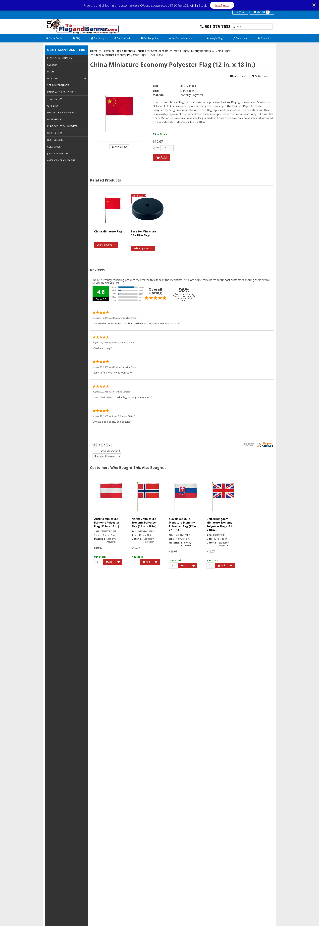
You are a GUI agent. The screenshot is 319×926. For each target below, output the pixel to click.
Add (163, 157)
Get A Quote (55, 38)
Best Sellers (55, 139)
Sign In (240, 11)
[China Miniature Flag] (110, 209)
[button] (314, 5)
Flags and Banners (59, 57)
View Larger (120, 146)
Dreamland (241, 38)
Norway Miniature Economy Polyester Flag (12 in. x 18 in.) (144, 522)
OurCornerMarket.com (183, 38)
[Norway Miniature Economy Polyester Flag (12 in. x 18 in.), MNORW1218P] (148, 496)
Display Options (111, 450)
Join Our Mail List (58, 153)
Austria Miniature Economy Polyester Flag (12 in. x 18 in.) (106, 522)
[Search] (233, 26)
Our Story (98, 38)
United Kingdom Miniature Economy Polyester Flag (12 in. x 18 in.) (220, 524)
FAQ (77, 38)
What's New (54, 133)
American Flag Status (61, 160)
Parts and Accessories (61, 92)
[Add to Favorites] (118, 562)
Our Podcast (123, 38)
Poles (50, 71)
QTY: (156, 148)
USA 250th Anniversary (61, 112)
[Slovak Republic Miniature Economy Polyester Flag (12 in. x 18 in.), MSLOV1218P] (185, 496)
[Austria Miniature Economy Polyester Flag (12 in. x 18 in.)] (110, 496)
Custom (52, 64)
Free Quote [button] (222, 5)
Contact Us (266, 38)
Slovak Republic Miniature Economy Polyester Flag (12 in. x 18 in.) (183, 524)
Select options (104, 244)
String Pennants (58, 85)
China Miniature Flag (108, 231)
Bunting (52, 78)
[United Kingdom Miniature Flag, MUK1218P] (223, 496)
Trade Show (54, 98)
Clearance (53, 146)
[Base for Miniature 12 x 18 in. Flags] (147, 209)
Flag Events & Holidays (62, 126)
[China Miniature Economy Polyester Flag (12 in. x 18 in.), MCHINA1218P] (119, 113)
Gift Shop (53, 105)
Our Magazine (151, 38)
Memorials (54, 119)
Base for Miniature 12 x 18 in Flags (143, 233)
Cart (262, 11)
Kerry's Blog (215, 38)
